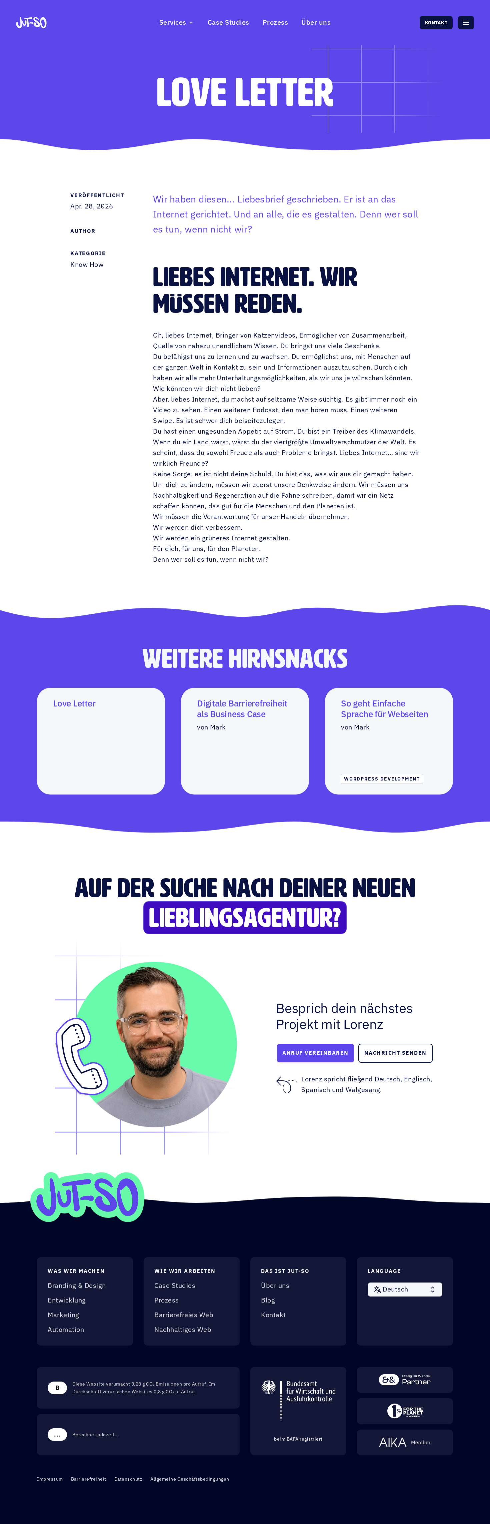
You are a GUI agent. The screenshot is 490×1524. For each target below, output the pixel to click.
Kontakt (436, 23)
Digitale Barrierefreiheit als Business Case (242, 708)
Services (172, 22)
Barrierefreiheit (88, 1479)
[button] (405, 1290)
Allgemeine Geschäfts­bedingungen (189, 1479)
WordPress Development (382, 779)
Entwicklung (67, 1300)
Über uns (316, 22)
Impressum (50, 1479)
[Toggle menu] (466, 22)
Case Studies (228, 22)
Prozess (275, 22)
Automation (66, 1330)
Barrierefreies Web (183, 1315)
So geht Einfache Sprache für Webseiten (384, 708)
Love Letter (74, 703)
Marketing (63, 1315)
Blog (268, 1300)
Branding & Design (77, 1286)
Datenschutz (128, 1479)
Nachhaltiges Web (182, 1330)
